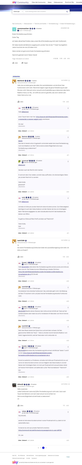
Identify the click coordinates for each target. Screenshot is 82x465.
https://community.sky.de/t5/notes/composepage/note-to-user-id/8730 (40, 430)
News (49, 2)
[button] (19, 131)
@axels (20, 141)
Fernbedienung (53, 23)
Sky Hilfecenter (21, 455)
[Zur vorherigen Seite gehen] (38, 448)
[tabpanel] (41, 263)
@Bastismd (25, 112)
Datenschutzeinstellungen (18, 458)
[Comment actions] (69, 80)
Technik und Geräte (40, 23)
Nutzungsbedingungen (40, 455)
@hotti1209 (25, 267)
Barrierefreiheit (30, 455)
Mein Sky (14, 455)
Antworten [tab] (16, 76)
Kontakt (28, 458)
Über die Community (38, 2)
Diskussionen (58, 2)
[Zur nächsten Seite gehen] (46, 448)
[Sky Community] (21, 2)
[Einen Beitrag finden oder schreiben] (67, 11)
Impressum (34, 458)
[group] (55, 58)
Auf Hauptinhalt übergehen (7, 1)
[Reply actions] (68, 108)
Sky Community (17, 23)
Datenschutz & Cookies (53, 455)
